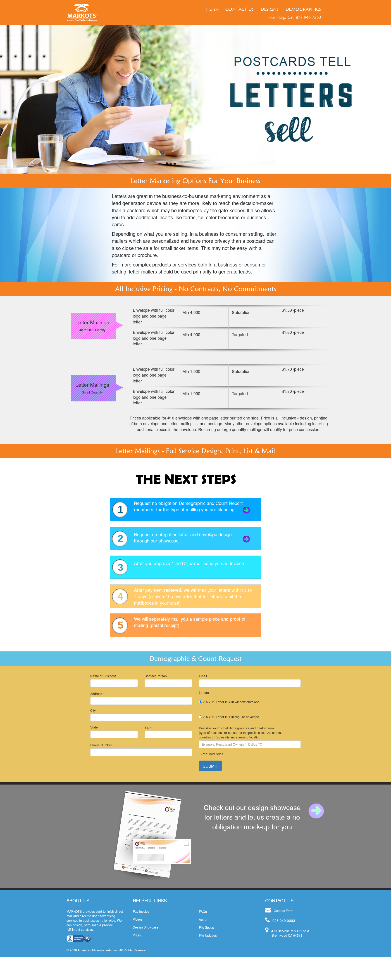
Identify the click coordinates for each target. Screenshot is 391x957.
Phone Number (102, 745)
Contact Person (157, 676)
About (203, 919)
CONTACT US (239, 9)
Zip (148, 727)
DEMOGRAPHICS (303, 9)
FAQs (203, 911)
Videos (138, 919)
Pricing (138, 935)
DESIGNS (270, 9)
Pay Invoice (141, 911)
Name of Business (104, 676)
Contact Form (283, 910)
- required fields (211, 754)
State (95, 727)
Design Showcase (145, 927)
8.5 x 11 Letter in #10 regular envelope (231, 716)
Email (204, 676)
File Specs (206, 927)
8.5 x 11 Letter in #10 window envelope (231, 702)
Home (212, 9)
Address (97, 693)
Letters (204, 692)
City (94, 710)
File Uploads (208, 935)
